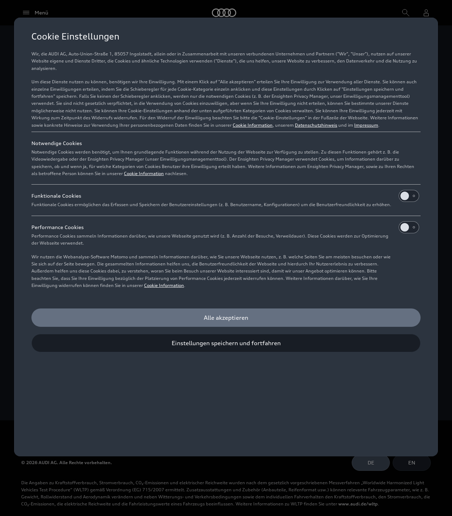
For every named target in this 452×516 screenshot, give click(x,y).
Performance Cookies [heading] (57, 227)
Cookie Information (253, 125)
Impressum (366, 125)
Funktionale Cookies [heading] (56, 196)
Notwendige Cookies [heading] (56, 143)
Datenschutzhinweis (316, 125)
